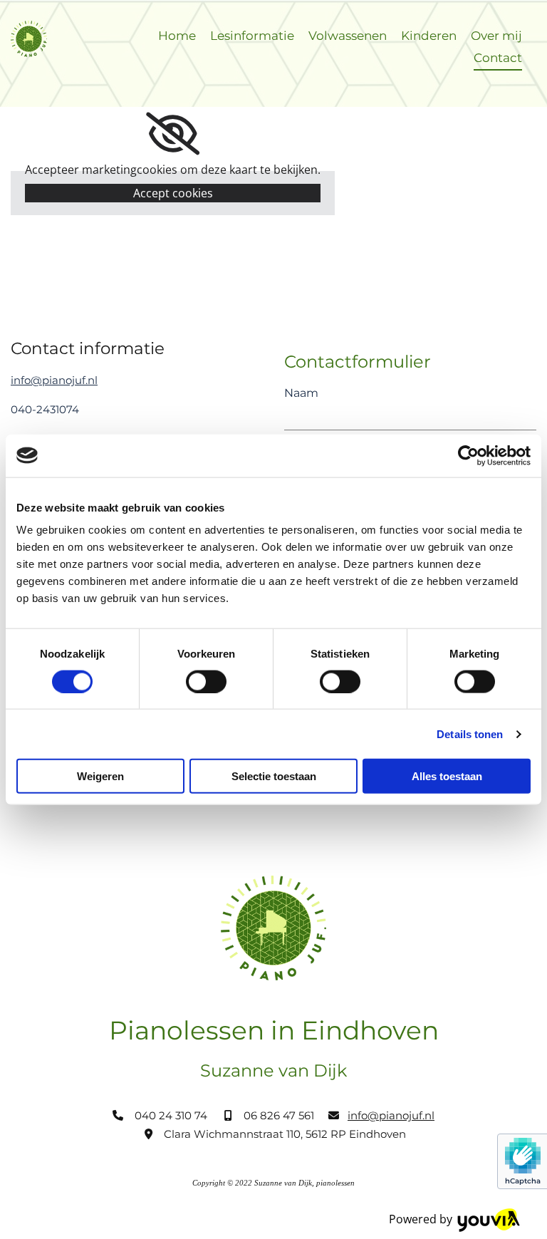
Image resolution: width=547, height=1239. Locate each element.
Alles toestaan (447, 776)
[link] (172, 134)
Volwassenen (347, 35)
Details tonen (470, 733)
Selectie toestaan (273, 776)
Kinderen (429, 35)
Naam (301, 393)
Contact (498, 58)
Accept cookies (173, 193)
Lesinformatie (252, 35)
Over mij (496, 35)
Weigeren (100, 776)
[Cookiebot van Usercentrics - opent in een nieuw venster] (468, 455)
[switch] (206, 681)
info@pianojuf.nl (54, 380)
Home (177, 35)
